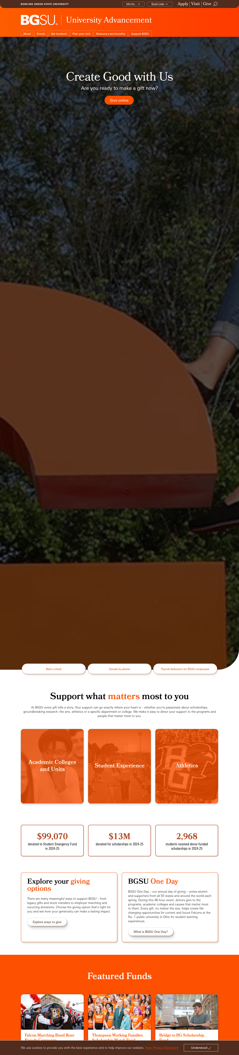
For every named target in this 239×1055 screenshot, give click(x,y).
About (27, 33)
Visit (195, 4)
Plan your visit (81, 33)
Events (41, 33)
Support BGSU (140, 33)
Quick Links (157, 4)
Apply (183, 4)
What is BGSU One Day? (151, 932)
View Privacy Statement (161, 1048)
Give (207, 4)
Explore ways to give (47, 922)
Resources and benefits (110, 33)
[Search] (215, 4)
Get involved (59, 33)
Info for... (131, 4)
